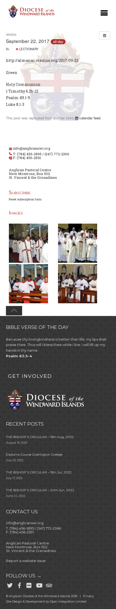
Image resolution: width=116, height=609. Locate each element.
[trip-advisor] (48, 584)
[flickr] (29, 584)
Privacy (88, 596)
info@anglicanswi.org (31, 148)
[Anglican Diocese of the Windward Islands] (31, 17)
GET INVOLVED (30, 376)
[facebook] (19, 584)
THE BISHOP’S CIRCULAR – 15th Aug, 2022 (40, 437)
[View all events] (104, 35)
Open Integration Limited (68, 601)
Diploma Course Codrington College (34, 454)
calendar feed (89, 117)
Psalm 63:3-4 (19, 356)
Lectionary (28, 49)
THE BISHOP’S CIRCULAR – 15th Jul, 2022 (38, 472)
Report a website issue (26, 560)
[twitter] (9, 584)
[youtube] (39, 584)
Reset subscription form (25, 199)
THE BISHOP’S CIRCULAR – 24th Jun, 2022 (40, 490)
